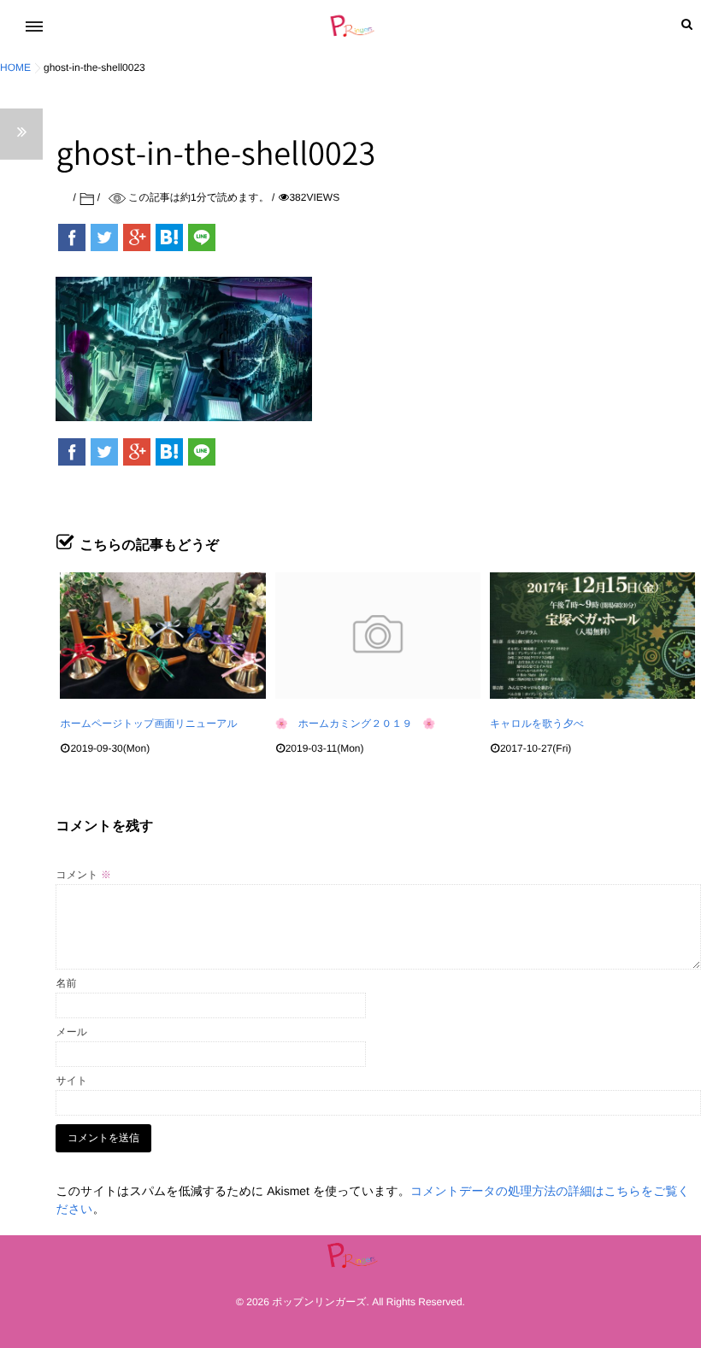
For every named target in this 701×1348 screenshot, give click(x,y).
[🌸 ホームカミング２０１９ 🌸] (377, 635)
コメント (83, 875)
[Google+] (136, 237)
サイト (71, 1081)
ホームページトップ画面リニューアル (148, 724)
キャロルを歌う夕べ (537, 724)
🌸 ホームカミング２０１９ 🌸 (355, 724)
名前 (66, 983)
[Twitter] (104, 237)
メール (71, 1032)
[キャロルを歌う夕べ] (592, 635)
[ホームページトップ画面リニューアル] (162, 635)
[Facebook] (71, 237)
